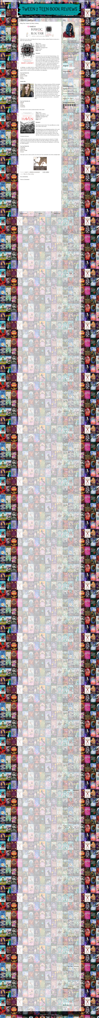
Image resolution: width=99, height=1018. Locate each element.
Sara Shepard (67, 872)
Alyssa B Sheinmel (73, 155)
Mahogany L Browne (67, 681)
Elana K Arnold (67, 349)
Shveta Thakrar (76, 912)
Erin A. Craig (76, 383)
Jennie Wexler (76, 480)
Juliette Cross (69, 532)
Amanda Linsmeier (66, 161)
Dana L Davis (72, 321)
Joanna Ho (69, 511)
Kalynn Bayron (71, 538)
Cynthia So (65, 319)
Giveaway (66, 411)
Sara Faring (69, 868)
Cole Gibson (75, 304)
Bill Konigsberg (74, 228)
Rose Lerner (75, 845)
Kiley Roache (72, 594)
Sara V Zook (74, 872)
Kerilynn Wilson (76, 587)
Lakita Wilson (66, 614)
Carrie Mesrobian (74, 269)
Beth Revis (76, 220)
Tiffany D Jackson (74, 958)
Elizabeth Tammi (66, 359)
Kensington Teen (69, 587)
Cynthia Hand (73, 317)
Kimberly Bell (75, 595)
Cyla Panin (77, 315)
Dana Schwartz (69, 322)
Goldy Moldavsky (67, 412)
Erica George (65, 381)
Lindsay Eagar (71, 650)
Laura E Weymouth (71, 619)
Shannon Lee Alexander (68, 903)
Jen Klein (66, 475)
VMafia (77, 985)
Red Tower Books (67, 821)
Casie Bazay (74, 272)
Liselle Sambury (76, 659)
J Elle (76, 453)
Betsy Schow (70, 227)
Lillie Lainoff (76, 646)
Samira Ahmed (66, 864)
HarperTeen (66, 428)
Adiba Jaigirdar (76, 128)
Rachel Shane (66, 803)
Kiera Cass (73, 591)
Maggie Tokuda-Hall (73, 679)
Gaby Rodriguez (70, 404)
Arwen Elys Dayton (66, 201)
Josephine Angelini (73, 520)
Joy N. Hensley (72, 523)
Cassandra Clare (67, 273)
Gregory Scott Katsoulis (72, 416)
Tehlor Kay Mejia (72, 952)
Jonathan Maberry (74, 518)
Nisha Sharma (76, 769)
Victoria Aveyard (72, 981)
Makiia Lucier (75, 681)
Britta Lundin (74, 245)
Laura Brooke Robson (69, 618)
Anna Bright (66, 188)
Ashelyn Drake (70, 202)
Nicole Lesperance (73, 765)
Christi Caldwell (66, 288)
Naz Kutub (66, 763)
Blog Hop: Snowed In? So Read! (70, 88)
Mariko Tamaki (66, 700)
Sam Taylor (76, 859)
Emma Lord (69, 376)
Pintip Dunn (73, 786)
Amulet (64, 170)
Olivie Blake (76, 777)
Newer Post (23, 213)
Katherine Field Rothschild (67, 560)
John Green (66, 518)
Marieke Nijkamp (73, 699)
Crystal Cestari (74, 314)
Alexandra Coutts (74, 143)
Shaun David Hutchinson (73, 906)
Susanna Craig (65, 939)
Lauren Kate (72, 628)
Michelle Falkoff (75, 735)
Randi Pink (75, 806)
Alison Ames (72, 150)
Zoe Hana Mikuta (71, 1000)
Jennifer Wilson (76, 495)
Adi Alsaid (74, 127)
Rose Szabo (65, 846)
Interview (76, 448)
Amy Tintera (72, 175)
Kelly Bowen (75, 578)
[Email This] (43, 172)
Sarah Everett (67, 877)
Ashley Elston (76, 202)
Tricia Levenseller (70, 973)
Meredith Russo (74, 732)
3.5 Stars (72, 112)
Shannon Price (71, 904)
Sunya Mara (73, 935)
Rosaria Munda (74, 844)
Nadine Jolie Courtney (71, 751)
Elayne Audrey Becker (75, 349)
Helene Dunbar (70, 438)
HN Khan (71, 440)
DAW (71, 333)
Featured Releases (72, 395)
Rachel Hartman (74, 797)
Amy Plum (74, 173)
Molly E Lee (66, 746)
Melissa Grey (66, 728)
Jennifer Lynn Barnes (67, 492)
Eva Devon (66, 390)
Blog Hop (65, 231)
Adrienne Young (73, 132)
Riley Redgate (69, 830)
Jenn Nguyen (73, 478)
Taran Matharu (65, 949)
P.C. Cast (68, 778)
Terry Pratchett (75, 954)
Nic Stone (68, 764)
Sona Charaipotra (75, 917)
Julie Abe (68, 527)
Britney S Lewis (67, 245)
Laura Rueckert (74, 622)
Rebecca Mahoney (75, 814)
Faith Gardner (70, 394)
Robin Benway (71, 833)
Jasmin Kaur (75, 466)
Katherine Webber (74, 563)
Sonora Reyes (74, 918)
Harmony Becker (68, 426)
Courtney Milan (70, 311)
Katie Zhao (72, 572)
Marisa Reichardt (67, 702)
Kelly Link (68, 582)
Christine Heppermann (67, 292)
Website (22, 102)
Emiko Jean (65, 367)
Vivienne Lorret (70, 985)
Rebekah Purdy (66, 820)
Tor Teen (74, 968)
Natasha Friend (66, 760)
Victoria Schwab (74, 982)
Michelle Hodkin (66, 736)
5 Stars (76, 114)
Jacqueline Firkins (66, 457)
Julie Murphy (72, 531)
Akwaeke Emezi (67, 137)
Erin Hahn (66, 386)
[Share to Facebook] (47, 172)
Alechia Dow (65, 138)
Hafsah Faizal (73, 420)
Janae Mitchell (65, 462)
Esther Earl (71, 388)
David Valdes (66, 333)
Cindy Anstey (65, 299)
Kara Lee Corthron (66, 541)
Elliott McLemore (66, 364)
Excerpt (73, 392)
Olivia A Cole (74, 773)
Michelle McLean (66, 738)
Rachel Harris (66, 797)
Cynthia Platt (75, 318)
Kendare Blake (70, 586)
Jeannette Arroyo (71, 471)
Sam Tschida (65, 860)
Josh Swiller (73, 522)
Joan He (72, 510)
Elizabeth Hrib (68, 355)
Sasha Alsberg (67, 890)
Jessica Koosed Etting (71, 502)
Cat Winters (72, 276)
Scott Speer (73, 895)
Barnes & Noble (23, 75)
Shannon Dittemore (66, 901)
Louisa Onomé (75, 669)
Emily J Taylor (69, 368)
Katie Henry (65, 570)
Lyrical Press (75, 673)
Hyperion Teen (74, 445)
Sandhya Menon (74, 864)
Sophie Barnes (65, 919)
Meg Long (70, 718)
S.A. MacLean (72, 854)
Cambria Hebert (65, 256)
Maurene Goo (72, 713)
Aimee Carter (72, 133)
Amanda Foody (74, 159)
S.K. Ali (77, 854)
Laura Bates (77, 617)
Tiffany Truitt (73, 959)
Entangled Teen (66, 379)
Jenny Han (75, 496)
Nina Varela (69, 769)
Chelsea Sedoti (70, 286)
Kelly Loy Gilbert (75, 582)
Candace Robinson (70, 260)
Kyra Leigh (70, 610)
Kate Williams (72, 555)
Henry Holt (77, 438)
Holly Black (66, 442)
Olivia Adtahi (70, 774)
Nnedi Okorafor (72, 770)
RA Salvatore (71, 793)
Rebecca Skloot (66, 819)
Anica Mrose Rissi (74, 184)
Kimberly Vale (75, 596)
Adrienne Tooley (66, 132)
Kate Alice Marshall (68, 549)
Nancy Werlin (72, 754)
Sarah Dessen (76, 876)
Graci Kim (75, 413)
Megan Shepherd (68, 720)
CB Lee (64, 281)
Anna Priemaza (70, 192)
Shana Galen (66, 899)
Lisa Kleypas (71, 656)
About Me (28, 16)
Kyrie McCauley (76, 610)
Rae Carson (74, 805)
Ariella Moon (75, 200)
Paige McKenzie (75, 778)
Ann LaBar (77, 186)
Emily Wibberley (76, 372)
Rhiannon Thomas (75, 826)
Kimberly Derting (66, 596)
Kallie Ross (74, 537)
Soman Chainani (67, 917)
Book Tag (70, 236)
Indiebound (22, 149)
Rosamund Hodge (66, 844)
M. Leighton (77, 674)
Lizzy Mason (71, 664)
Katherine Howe (76, 560)
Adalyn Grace (65, 124)
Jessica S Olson (73, 505)
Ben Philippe (70, 218)
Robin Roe (70, 836)
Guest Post (69, 418)
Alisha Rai (66, 150)
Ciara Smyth (66, 297)
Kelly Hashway (67, 581)
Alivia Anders (70, 151)
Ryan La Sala (71, 853)
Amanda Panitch (66, 163)
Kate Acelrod (77, 547)
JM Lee (76, 509)
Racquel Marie (66, 805)
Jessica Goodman (74, 500)
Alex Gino (76, 138)
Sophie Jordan (66, 921)
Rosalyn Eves (66, 842)
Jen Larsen (73, 475)
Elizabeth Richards (66, 358)
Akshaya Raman (76, 136)
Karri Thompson (67, 545)
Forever (75, 396)
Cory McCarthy (70, 308)
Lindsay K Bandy (68, 651)
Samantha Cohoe (73, 860)
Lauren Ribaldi (72, 631)
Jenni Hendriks (69, 480)
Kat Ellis (75, 546)
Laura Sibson (75, 623)
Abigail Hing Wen (65, 122)
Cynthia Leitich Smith (67, 318)
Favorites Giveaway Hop (68, 93)
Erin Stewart (75, 387)
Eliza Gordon (69, 351)
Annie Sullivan (68, 196)
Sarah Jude (65, 881)
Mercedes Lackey (74, 731)
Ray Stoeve (75, 808)
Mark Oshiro (74, 705)
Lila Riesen (74, 645)
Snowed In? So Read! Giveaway (70, 96)
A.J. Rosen (77, 115)
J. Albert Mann (74, 455)
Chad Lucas (76, 281)
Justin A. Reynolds (71, 533)
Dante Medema (74, 328)
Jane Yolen (69, 464)
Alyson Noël (65, 155)
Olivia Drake (65, 775)
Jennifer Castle (71, 483)
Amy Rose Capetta (73, 174)
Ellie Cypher (69, 363)
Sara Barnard (69, 867)
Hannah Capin (76, 422)
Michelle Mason (74, 737)
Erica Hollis (71, 381)
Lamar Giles (73, 614)
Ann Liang (65, 187)
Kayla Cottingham (71, 576)
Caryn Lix (72, 270)
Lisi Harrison (72, 660)
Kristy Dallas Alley (73, 608)
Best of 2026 (35, 16)
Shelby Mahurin (69, 909)
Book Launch (65, 236)
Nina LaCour (72, 768)
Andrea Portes (76, 178)
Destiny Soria (65, 340)
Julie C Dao (73, 528)
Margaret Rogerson (73, 690)
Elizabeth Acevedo (76, 351)
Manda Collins (72, 682)
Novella (69, 773)
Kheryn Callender (66, 591)
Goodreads (22, 74)
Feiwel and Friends (67, 396)
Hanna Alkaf (69, 421)
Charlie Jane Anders (70, 283)
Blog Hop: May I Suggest (68, 98)
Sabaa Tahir (72, 856)
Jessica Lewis (70, 504)
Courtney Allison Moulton (68, 309)
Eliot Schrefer (73, 350)
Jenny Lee (72, 497)
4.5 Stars (68, 113)
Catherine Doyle (71, 277)
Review (65, 826)
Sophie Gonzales (73, 919)
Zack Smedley (72, 999)
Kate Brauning (66, 550)
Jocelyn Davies (66, 515)
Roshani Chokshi (66, 847)
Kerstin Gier (66, 590)
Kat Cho (71, 546)
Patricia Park (72, 781)
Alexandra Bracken (72, 142)
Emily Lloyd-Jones (66, 369)
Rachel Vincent (73, 803)
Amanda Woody (72, 164)
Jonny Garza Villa (66, 519)
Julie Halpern (71, 529)
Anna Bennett (71, 187)
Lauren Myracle (75, 629)
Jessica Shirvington (67, 506)
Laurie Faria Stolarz (70, 633)
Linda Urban (71, 649)
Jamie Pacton (69, 461)
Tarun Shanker (72, 949)
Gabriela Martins (71, 403)
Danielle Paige (70, 327)
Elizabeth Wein (73, 359)
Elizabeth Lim (67, 356)
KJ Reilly (64, 599)
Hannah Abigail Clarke (67, 422)
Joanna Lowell (75, 511)
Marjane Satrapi (67, 705)
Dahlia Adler (70, 319)
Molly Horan (72, 746)
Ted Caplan (75, 950)
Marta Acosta (72, 706)
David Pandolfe (76, 332)
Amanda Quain (74, 163)
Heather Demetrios (68, 430)
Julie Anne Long (75, 527)
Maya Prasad (70, 715)
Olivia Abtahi (65, 774)
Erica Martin (77, 381)
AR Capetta (65, 200)
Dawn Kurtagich (76, 333)
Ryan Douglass (65, 851)
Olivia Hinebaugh (72, 775)
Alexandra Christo (66, 143)
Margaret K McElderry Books (70, 687)
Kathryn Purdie (71, 566)
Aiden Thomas (65, 133)
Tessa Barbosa (72, 955)
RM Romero (72, 832)
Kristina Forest (69, 606)
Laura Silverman (66, 624)
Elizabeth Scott (74, 358)
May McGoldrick (71, 714)
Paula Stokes (74, 782)
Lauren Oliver (65, 631)
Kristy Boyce (65, 608)
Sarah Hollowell (74, 878)
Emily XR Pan (67, 373)
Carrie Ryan (65, 270)
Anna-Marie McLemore (69, 193)
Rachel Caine (76, 794)
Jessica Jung (65, 501)
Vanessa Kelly (65, 977)
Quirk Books (75, 792)
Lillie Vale (64, 647)
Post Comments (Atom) (31, 216)
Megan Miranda (76, 719)
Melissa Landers (75, 728)
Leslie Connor (73, 641)
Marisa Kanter (75, 701)
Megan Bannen (76, 718)
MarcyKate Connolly (66, 686)
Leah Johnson (73, 635)
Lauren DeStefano (66, 628)
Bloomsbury (65, 233)
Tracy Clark (75, 970)
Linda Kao (65, 649)
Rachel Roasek (76, 802)
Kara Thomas (73, 541)
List (76, 660)
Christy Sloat (69, 296)
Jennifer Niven (69, 495)
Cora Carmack (65, 305)
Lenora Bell (75, 640)
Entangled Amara (73, 378)
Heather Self (65, 435)
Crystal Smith (65, 315)
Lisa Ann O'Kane (67, 655)
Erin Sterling (70, 387)
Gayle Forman (71, 405)
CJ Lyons (66, 300)
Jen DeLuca (70, 474)
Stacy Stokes (69, 928)
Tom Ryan (73, 964)
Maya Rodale (76, 715)
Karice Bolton (70, 543)
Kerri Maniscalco (67, 588)
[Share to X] (45, 172)
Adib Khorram (68, 128)
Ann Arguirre (65, 186)
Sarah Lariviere (76, 881)
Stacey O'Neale (72, 927)
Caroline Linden (74, 263)
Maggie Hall (70, 678)
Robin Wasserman (66, 837)
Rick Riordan (71, 828)
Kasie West (74, 545)
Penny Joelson (74, 783)
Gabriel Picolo (65, 403)
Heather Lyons (66, 434)
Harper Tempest (75, 426)
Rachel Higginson (76, 798)
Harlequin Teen (75, 425)
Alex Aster (71, 138)
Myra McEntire (71, 750)
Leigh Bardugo (75, 637)
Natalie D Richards (70, 756)
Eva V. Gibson (70, 391)
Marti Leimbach (72, 708)
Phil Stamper (66, 786)
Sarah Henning (67, 878)
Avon (68, 211)
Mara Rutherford (73, 683)
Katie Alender (76, 568)
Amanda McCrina (74, 161)
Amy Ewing (69, 172)
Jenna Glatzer (72, 479)
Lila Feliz (68, 645)
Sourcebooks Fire (73, 922)
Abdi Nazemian (75, 120)
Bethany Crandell (70, 223)
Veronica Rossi (69, 978)
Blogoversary (73, 232)
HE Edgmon (70, 429)
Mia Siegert (72, 733)
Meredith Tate (65, 733)
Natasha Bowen (74, 759)
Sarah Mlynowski (75, 883)
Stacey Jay (71, 926)
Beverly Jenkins (67, 228)
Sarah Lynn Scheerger (68, 882)
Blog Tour (26, 174)
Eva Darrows (76, 388)
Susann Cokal (74, 937)
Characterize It (71, 282)
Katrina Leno (71, 573)
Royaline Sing (65, 849)
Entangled (64, 378)
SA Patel (77, 855)
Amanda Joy (75, 160)
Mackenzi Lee (68, 675)
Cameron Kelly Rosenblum (74, 256)
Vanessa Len (72, 977)
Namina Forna (69, 752)
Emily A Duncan (71, 367)
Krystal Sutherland (66, 609)
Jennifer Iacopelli (67, 489)
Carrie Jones (75, 268)
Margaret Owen (66, 688)
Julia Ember (73, 524)
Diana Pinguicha (70, 341)
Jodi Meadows (66, 516)
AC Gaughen (66, 123)
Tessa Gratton (69, 957)
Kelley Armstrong (71, 577)
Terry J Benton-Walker (67, 954)
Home (21, 16)
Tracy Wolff (71, 972)
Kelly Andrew (68, 578)
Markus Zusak (65, 706)
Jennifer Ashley (65, 483)
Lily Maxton (70, 647)
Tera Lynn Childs (73, 953)
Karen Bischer (71, 542)
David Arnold (73, 331)
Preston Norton (70, 788)
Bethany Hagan (70, 224)
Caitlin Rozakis (75, 254)
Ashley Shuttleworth (67, 206)
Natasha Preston (66, 761)
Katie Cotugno (74, 569)
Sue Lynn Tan (71, 933)
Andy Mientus (73, 182)
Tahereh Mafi (71, 944)
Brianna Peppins (66, 242)
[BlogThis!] (44, 172)
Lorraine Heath (66, 669)
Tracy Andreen (75, 969)
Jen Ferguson (76, 474)
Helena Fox (65, 438)
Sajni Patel (74, 858)
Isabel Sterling (71, 452)
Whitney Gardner (66, 995)
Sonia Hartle (67, 918)
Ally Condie (72, 152)
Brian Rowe (70, 240)
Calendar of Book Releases (46, 16)
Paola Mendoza (74, 779)
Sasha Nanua (65, 891)
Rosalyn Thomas (74, 842)
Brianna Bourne (66, 241)
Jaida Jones (77, 457)
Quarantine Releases (71, 790)
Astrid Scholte (71, 207)
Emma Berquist (74, 373)
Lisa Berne (74, 655)
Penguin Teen (66, 783)
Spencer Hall (65, 923)
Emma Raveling (66, 377)
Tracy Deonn (65, 972)
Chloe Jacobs (67, 287)
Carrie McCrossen (66, 269)
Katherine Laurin (67, 561)
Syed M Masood (66, 942)
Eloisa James (72, 364)
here (59, 154)
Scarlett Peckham (68, 894)
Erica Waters (74, 382)
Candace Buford (70, 259)
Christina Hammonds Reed (73, 291)
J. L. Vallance (70, 456)
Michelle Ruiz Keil (66, 740)
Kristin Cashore (74, 604)
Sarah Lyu (75, 882)
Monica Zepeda (76, 747)
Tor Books (68, 968)
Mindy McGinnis (72, 742)
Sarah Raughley (72, 886)
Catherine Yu (69, 278)
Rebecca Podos (75, 816)
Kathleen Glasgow (66, 564)
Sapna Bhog (72, 865)
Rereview (74, 824)
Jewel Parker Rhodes (70, 509)
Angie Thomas (67, 184)
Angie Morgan (76, 183)
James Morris (65, 460)
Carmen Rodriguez (66, 263)
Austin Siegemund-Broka (74, 209)
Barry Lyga (76, 214)
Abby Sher (69, 120)
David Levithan (69, 332)
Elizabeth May (74, 356)
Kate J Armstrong (75, 551)
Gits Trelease (75, 409)
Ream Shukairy (71, 810)
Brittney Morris (65, 247)
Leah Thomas (75, 636)
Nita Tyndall (66, 770)
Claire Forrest (65, 301)
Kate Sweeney (66, 555)
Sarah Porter (65, 886)
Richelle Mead (69, 827)
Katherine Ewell (75, 559)
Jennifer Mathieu (75, 492)
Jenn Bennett (66, 478)
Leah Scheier (69, 636)
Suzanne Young (66, 941)
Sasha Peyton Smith (73, 891)
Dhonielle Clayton (72, 340)
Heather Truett (71, 435)
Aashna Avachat (72, 119)
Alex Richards (72, 140)
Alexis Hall (65, 147)
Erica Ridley (67, 382)
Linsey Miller (69, 654)
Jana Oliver (75, 461)
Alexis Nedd (73, 147)
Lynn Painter (69, 673)
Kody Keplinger (74, 599)
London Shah (66, 665)
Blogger (57, 1014)
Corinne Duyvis (72, 306)
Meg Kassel (65, 718)
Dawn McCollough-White (68, 335)
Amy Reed (65, 174)
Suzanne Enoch (66, 940)
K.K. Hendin (69, 537)
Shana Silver (73, 899)
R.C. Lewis (65, 793)
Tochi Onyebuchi (66, 964)
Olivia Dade (76, 774)
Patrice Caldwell (65, 781)
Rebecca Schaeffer (73, 817)
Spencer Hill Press (72, 923)
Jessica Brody (76, 498)
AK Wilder (75, 134)
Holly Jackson (74, 443)
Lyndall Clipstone (71, 672)
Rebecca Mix (76, 815)
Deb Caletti (65, 336)
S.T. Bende (66, 855)
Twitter (21, 104)
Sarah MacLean (66, 883)
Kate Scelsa (77, 554)
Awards (73, 211)
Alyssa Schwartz (72, 156)
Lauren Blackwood (74, 627)
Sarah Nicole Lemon (73, 885)
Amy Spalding (65, 175)
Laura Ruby (67, 622)
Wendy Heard (71, 991)
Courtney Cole (70, 310)
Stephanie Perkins (67, 932)
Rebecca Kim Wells (66, 814)
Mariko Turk (73, 700)
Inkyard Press (70, 448)
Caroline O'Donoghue (67, 264)
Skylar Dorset (69, 915)
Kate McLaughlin (72, 552)
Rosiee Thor (74, 847)
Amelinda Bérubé (66, 168)
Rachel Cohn (67, 796)
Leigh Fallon (67, 638)
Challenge (64, 282)
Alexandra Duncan (66, 145)
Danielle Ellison (70, 326)
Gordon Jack (75, 412)
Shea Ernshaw (72, 908)
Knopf (69, 599)
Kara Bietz (76, 540)
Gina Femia (69, 409)
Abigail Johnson (72, 122)
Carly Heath (75, 261)
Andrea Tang (75, 179)
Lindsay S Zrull (75, 651)
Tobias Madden (74, 963)
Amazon (22, 78)
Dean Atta (75, 335)
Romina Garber (67, 841)
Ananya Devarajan (70, 177)
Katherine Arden (68, 559)
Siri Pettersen (73, 914)
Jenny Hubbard (65, 497)
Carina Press (69, 261)
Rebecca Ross (65, 817)
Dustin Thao (72, 345)
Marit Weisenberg (76, 704)
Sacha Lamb (68, 858)
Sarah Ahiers (73, 874)
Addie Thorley (76, 125)
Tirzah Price (73, 962)
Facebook (22, 105)
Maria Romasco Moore (67, 696)
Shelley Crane (66, 910)
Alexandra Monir (74, 145)
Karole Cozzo (76, 543)
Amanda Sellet (65, 164)
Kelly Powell (73, 583)
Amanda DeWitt (66, 159)
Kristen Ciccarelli (72, 601)
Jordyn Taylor (65, 520)
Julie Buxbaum (66, 528)
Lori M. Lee (75, 668)
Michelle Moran (74, 738)
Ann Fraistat (71, 186)
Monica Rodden (69, 747)
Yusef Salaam (69, 997)
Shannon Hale (74, 901)
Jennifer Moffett (65, 493)
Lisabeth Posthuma (67, 659)
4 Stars (77, 112)
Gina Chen (73, 408)
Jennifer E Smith (70, 485)
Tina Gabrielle (65, 962)
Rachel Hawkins (66, 798)
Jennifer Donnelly (71, 484)
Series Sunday (67, 897)
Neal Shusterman (72, 763)
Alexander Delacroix (70, 141)
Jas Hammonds (67, 466)
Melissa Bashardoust (71, 724)
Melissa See (74, 729)
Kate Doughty (73, 550)
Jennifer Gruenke (71, 487)
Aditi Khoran (67, 129)
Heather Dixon (76, 430)
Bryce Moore (72, 250)
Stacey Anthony (65, 926)
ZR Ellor (74, 1001)
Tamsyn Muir (69, 945)
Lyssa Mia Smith (65, 674)
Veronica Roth (76, 978)
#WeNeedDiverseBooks (67, 110)
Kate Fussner (68, 551)
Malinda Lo (65, 682)
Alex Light (65, 140)
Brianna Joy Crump (74, 241)
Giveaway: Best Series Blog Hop (70, 91)
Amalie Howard (74, 157)
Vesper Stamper (67, 979)
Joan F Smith (65, 510)
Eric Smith (75, 379)
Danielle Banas (72, 324)
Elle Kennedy (75, 360)
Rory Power (74, 841)
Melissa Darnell (70, 726)
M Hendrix (71, 674)
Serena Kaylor (76, 896)
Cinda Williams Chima (74, 297)
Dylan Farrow (65, 346)
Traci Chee (69, 969)
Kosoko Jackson (66, 600)
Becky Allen (65, 216)
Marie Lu (71, 697)
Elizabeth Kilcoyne (76, 355)
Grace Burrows (66, 413)
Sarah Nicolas (65, 885)
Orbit (64, 778)
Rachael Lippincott (69, 794)
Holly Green (74, 442)
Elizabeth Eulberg (69, 352)
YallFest (70, 996)
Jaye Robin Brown (66, 470)
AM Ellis (77, 156)
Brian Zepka (76, 240)
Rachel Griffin (74, 796)
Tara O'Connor (69, 948)
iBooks (21, 77)
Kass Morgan (65, 546)
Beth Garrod (70, 220)
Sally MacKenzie (69, 859)
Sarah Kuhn (70, 881)
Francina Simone (66, 399)
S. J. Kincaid (66, 854)
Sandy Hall (65, 865)
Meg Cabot (74, 717)
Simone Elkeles (66, 914)
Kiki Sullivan (65, 594)
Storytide (65, 933)
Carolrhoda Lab (71, 265)
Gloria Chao (76, 411)
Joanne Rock (74, 514)
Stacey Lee (66, 927)
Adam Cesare (72, 124)
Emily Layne (76, 368)
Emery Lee (75, 365)
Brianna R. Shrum (73, 242)
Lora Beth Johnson (74, 665)
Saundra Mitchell (66, 892)
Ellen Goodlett (65, 362)
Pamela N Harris (66, 779)
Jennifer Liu (75, 491)
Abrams (77, 122)
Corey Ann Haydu (72, 305)
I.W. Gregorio (65, 447)
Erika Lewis (65, 383)
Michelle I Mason (75, 736)
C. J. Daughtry (72, 251)
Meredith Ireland (66, 732)
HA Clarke (68, 420)
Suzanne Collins (74, 939)
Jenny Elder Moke (68, 496)
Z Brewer (66, 999)
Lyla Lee (71, 670)
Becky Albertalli (74, 215)
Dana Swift (75, 322)
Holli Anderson (76, 440)
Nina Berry (66, 768)
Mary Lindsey (31, 174)
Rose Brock (65, 845)
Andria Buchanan (66, 182)
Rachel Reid (69, 802)
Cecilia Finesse (69, 281)
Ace (77, 123)
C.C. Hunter (71, 252)
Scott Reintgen (66, 895)
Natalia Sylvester (70, 755)
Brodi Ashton (73, 247)
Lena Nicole (69, 640)
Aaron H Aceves (74, 118)
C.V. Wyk (69, 254)
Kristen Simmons (66, 604)
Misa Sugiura (66, 745)
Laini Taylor (76, 613)
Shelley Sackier (73, 910)
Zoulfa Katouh (70, 1001)
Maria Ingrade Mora (74, 695)
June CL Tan (75, 532)
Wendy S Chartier (73, 992)
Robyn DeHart (74, 837)
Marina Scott (69, 701)
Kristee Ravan (65, 601)
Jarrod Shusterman (75, 465)
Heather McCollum (74, 434)
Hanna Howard (75, 421)
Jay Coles (69, 469)
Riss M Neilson (66, 832)
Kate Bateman (76, 549)
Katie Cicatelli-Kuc (67, 569)
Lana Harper (70, 615)
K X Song (68, 536)
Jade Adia (71, 457)
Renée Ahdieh (73, 822)
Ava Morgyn (75, 210)
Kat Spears (65, 547)
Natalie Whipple (66, 759)
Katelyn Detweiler (70, 556)
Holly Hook (68, 443)
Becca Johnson (66, 215)
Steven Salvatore (76, 932)
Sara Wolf (72, 873)
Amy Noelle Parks (66, 173)
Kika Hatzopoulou (75, 592)
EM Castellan (70, 365)
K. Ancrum (74, 536)
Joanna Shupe (75, 513)
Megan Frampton (68, 719)
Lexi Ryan (76, 642)
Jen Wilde (77, 476)
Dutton (76, 345)
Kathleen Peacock (74, 564)
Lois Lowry (77, 664)
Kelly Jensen (73, 581)
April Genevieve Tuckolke (70, 197)
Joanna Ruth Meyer (67, 513)
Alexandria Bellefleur (74, 146)
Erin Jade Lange (72, 386)
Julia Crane (68, 524)
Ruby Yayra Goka (72, 849)
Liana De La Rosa (66, 644)
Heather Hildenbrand (66, 433)
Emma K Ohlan (65, 374)
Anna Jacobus (73, 191)
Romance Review (67, 840)
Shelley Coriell (76, 909)
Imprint (65, 448)
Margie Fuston (65, 692)
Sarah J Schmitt (75, 880)
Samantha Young (67, 863)
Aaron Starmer (65, 119)
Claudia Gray (69, 304)
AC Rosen (73, 123)
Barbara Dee (69, 214)
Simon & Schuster (74, 913)
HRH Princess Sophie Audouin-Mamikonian (70, 444)
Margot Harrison (72, 692)
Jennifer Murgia (72, 493)
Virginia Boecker (73, 983)
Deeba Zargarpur (74, 337)
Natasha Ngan (74, 760)
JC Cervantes (73, 470)
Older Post (57, 213)
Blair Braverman (70, 229)
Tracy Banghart (66, 970)
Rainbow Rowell (66, 806)
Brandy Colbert (72, 237)
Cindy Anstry (71, 299)
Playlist (74, 787)
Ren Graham (75, 821)
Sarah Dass (70, 876)
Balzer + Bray (72, 212)
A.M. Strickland (73, 116)
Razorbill (65, 810)
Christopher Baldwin (70, 295)
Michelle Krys (67, 737)
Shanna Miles (75, 900)
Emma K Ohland (72, 374)
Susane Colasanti (66, 937)
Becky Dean (72, 216)
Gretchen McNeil (66, 417)
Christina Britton (70, 290)
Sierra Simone (66, 913)
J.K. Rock (76, 456)
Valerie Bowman (75, 974)
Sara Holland (72, 869)
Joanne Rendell (67, 514)
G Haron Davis (73, 399)
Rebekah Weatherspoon (75, 820)
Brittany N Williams (74, 246)
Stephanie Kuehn (67, 931)
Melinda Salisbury (71, 723)
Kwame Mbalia (73, 609)
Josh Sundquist (65, 522)
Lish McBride (66, 660)
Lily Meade (75, 647)
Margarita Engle (74, 691)
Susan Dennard (72, 936)
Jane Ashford (72, 462)
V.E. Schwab (68, 974)
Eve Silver (77, 391)
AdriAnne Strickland (66, 131)
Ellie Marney (75, 363)
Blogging (65, 232)
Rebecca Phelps (67, 816)
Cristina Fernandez (66, 314)
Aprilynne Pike (75, 198)
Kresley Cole (74, 600)
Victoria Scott (66, 983)
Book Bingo (76, 233)
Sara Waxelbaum (66, 873)
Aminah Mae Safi (66, 169)
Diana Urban (71, 342)
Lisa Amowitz (76, 654)
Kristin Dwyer (72, 605)
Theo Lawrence (76, 957)
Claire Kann (72, 301)
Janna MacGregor (67, 465)
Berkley (68, 219)
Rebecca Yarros (74, 819)
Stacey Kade (77, 926)
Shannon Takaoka (71, 905)
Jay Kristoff (75, 469)
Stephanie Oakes (74, 931)
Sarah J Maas (66, 880)
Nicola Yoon (65, 765)
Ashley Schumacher (73, 205)
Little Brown (65, 661)
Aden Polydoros (67, 127)
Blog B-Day (76, 229)
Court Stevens (76, 308)
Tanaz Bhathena (76, 945)
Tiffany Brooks (66, 958)
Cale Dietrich (74, 255)
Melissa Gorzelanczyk (73, 727)
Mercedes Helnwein (66, 731)
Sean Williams (70, 896)
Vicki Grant (73, 979)
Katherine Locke (74, 561)
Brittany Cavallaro (66, 246)
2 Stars (74, 110)
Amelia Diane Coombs (68, 166)
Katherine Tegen (66, 563)
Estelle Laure (65, 388)
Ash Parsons (73, 201)
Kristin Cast (65, 605)
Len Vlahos (73, 638)
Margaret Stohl (66, 691)
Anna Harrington (66, 191)
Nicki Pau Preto (75, 764)
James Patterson (72, 460)
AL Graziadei (74, 137)
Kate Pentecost (70, 554)
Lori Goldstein (67, 668)
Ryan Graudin (73, 851)
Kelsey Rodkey (71, 585)
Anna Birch (77, 187)
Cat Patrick (72, 274)
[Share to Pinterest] (48, 172)
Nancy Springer (65, 754)
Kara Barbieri (70, 540)
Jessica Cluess (66, 500)
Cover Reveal (72, 313)
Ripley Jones (75, 831)
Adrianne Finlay (74, 129)
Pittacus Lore (69, 787)
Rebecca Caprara (71, 811)
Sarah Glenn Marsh (75, 877)
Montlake (66, 749)
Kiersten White (66, 592)
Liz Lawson (69, 663)
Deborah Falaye (72, 336)
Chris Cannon (75, 287)
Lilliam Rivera (70, 646)
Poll (65, 788)
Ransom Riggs (66, 807)
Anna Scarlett (76, 192)
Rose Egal (70, 845)
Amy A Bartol (69, 170)
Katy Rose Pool (72, 574)
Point (78, 787)
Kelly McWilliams (66, 583)
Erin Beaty (65, 385)
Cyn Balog (66, 317)
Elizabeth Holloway (70, 354)
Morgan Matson (71, 749)
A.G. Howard (69, 115)
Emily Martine (74, 369)
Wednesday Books (70, 989)
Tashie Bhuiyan (69, 950)
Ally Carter (65, 152)
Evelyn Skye (66, 392)
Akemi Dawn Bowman (67, 136)
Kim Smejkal (70, 595)
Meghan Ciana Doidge (70, 722)
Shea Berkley (65, 908)
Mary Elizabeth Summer (72, 709)
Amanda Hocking (66, 160)
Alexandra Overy (66, 146)
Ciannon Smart (76, 296)
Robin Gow (72, 835)
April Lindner (69, 198)
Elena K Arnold (66, 350)
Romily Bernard (76, 840)
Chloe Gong (76, 286)
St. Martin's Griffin (72, 924)
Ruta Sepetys (75, 850)
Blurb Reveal (71, 233)
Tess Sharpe (65, 955)
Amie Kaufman (74, 168)
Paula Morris (68, 782)
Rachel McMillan (71, 801)
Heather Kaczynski (74, 433)
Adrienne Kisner (75, 131)
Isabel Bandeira (71, 451)
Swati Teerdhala (75, 941)
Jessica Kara (72, 501)
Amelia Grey (75, 166)
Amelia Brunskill (76, 165)
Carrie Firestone (69, 268)
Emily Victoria (68, 372)
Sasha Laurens (74, 890)
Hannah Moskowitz (74, 424)
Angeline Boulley (69, 183)
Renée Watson (66, 824)
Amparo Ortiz (74, 169)
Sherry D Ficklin (68, 912)
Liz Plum (74, 663)
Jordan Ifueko (74, 519)
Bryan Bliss (65, 250)
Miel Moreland (73, 740)
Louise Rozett (65, 670)
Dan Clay (77, 319)
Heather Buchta (76, 429)
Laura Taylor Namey (74, 624)
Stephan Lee (75, 928)
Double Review (66, 345)
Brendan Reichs (71, 238)
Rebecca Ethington (73, 812)
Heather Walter (69, 436)
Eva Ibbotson (73, 390)
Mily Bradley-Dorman (70, 741)
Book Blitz (67, 234)
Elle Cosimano (69, 360)
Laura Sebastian (66, 623)
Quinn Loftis (69, 792)
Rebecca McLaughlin (68, 815)
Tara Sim (75, 948)
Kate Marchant (65, 552)
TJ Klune (68, 963)
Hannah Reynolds (66, 425)
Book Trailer (76, 236)
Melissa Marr (67, 729)
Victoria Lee (65, 982)
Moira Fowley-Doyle (75, 745)
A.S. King (68, 118)
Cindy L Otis (77, 299)
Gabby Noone (65, 401)
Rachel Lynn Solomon (68, 799)
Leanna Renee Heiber (67, 637)
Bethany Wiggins (71, 225)
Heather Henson (67, 431)
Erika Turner (70, 383)
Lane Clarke (66, 617)
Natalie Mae (69, 758)
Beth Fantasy (73, 219)
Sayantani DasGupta (75, 892)
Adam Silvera (69, 125)
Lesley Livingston (66, 641)
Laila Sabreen (70, 613)
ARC (70, 200)
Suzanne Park (74, 940)
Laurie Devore (69, 632)
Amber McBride (69, 165)
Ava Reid (64, 211)
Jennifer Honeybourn (73, 488)
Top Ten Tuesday (73, 966)
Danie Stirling (65, 323)
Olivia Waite (69, 777)
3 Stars (67, 112)
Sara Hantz (65, 869)
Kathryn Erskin (72, 565)
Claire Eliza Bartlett (73, 300)
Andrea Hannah (69, 178)
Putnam (75, 788)
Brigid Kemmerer (66, 243)
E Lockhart (72, 346)
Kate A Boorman (70, 547)
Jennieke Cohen (67, 482)
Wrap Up (72, 995)
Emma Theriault (74, 377)
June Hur (64, 533)
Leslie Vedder (70, 642)
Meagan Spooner (67, 717)
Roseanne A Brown (73, 846)
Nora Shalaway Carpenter (71, 772)
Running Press (68, 850)
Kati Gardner (70, 568)
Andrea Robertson (67, 179)
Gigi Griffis (68, 408)
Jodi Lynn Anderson (74, 515)
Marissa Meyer (66, 704)
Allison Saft (76, 151)
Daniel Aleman (72, 323)
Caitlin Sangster (66, 255)
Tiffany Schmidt (66, 959)
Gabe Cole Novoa (74, 401)
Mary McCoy (72, 710)
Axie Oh (77, 211)
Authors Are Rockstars (68, 210)
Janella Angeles (76, 464)
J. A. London (68, 455)
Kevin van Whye (75, 590)
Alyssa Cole (65, 156)
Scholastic (75, 894)
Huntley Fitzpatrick (66, 445)
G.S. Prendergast (73, 400)
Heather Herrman (75, 431)
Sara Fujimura (75, 868)
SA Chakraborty (72, 855)
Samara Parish (75, 863)
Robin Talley (76, 836)
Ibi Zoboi (77, 447)
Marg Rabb (75, 686)
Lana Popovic (76, 615)
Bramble (66, 237)
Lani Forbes (71, 617)
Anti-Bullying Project (75, 196)
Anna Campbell (72, 188)
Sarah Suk (73, 887)
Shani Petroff (69, 900)
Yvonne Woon (76, 997)
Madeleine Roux (71, 677)
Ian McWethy (71, 447)
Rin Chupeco (67, 831)
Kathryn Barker (65, 565)
